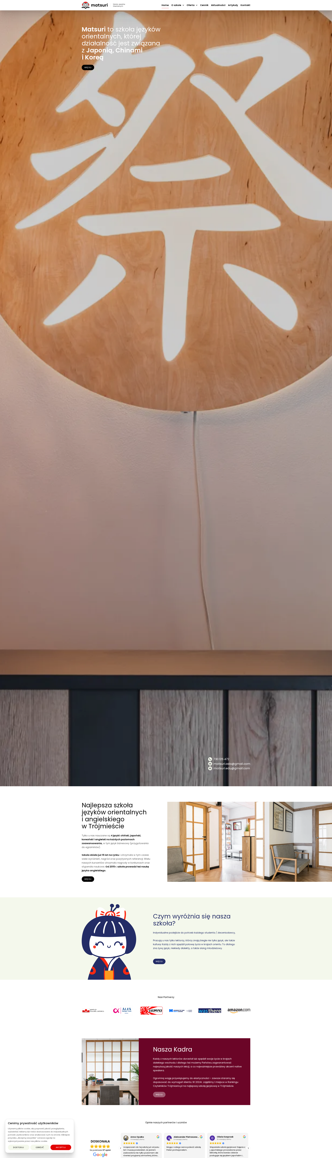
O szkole (176, 5)
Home (165, 5)
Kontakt (245, 5)
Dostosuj (18, 1147)
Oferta (191, 5)
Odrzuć (40, 1147)
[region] (39, 1136)
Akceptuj (61, 1147)
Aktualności (218, 5)
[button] (248, 1148)
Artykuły (233, 5)
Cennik (204, 5)
